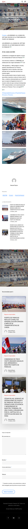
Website (4, 474)
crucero (11, 195)
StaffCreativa (18, 509)
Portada (4, 35)
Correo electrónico (6, 467)
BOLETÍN (5, 195)
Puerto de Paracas (19, 195)
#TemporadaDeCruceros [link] (8, 93)
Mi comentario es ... (6, 436)
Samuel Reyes (9, 23)
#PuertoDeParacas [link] (20, 93)
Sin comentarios (14, 25)
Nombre (4, 460)
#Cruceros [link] (5, 95)
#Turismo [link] (10, 95)
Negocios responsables (14, 8)
